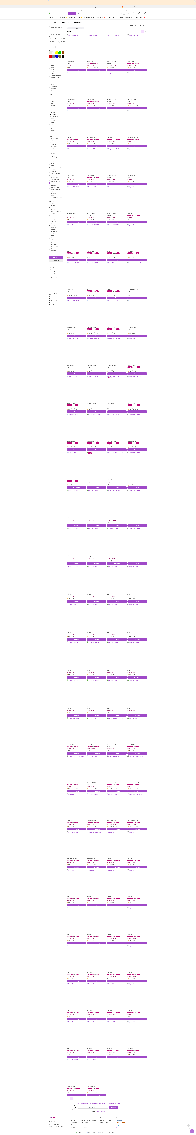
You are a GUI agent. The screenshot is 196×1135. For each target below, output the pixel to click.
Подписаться (113, 1107)
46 (55, 38)
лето (52, 133)
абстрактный (54, 146)
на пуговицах (54, 231)
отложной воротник (55, 181)
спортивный (54, 140)
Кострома (53, 120)
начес (52, 217)
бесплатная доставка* (83, 7)
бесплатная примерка (106, 7)
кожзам (52, 107)
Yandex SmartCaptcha (101, 1111)
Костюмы (72, 10)
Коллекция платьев (89, 17)
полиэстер (53, 88)
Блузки (61, 10)
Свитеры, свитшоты (54, 297)
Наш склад (53, 30)
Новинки (51, 17)
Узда (52, 125)
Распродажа (72, 17)
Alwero (52, 235)
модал (52, 82)
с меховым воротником (56, 197)
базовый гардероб (55, 187)
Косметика (100, 10)
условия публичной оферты (107, 1110)
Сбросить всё (56, 260)
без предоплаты (95, 7)
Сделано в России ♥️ (139, 17)
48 (58, 38)
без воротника (54, 177)
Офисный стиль (112, 17)
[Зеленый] (59, 52)
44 (53, 38)
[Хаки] (59, 56)
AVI (51, 237)
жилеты (52, 65)
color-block (53, 144)
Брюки (50, 265)
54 (50, 41)
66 (64, 41)
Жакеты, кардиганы (54, 279)
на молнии (53, 229)
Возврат (73, 1125)
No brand (53, 252)
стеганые (53, 199)
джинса (52, 103)
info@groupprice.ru (54, 1124)
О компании (74, 1118)
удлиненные (54, 213)
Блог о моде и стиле (106, 1118)
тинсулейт (53, 221)
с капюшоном (54, 183)
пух (51, 90)
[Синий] (56, 56)
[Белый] (53, 52)
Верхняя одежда (64, 25)
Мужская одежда (53, 25)
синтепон (53, 219)
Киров (52, 118)
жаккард (53, 105)
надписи (53, 153)
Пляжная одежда (53, 293)
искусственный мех (55, 77)
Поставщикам (85, 1122)
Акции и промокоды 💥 (61, 17)
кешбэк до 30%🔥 (118, 7)
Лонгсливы (51, 285)
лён (52, 79)
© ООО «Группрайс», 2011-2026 (56, 1126)
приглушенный (54, 159)
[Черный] (63, 56)
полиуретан (54, 86)
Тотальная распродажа (56, 27)
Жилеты (51, 281)
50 (61, 38)
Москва (52, 122)
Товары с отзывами (55, 34)
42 (50, 38)
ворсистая (53, 171)
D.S (51, 241)
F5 (51, 243)
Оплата (83, 1118)
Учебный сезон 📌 (100, 17)
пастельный (54, 158)
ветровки (53, 63)
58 (55, 41)
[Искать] (122, 14)
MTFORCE (53, 250)
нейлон (52, 84)
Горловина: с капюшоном (75, 28)
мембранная (54, 109)
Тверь (52, 124)
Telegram (118, 1125)
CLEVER (53, 239)
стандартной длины (56, 211)
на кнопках (53, 227)
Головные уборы (53, 271)
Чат (137, 7)
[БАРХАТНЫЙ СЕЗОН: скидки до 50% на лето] (98, 2)
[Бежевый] (50, 52)
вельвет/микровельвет (56, 98)
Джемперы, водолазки (54, 273)
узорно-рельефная (55, 173)
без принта (53, 148)
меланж (53, 151)
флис (52, 223)
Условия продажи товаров (88, 1120)
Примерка (74, 1122)
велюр (52, 99)
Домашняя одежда (86, 10)
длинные (53, 209)
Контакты (84, 1127)
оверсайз (53, 191)
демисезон (53, 130)
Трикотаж (120, 17)
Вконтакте (119, 1120)
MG (51, 248)
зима (52, 132)
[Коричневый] (63, 52)
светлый (53, 161)
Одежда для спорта (54, 291)
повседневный (54, 138)
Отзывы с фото (104, 1122)
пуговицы (53, 205)
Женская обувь (114, 10)
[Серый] (53, 56)
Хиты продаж (54, 32)
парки (52, 69)
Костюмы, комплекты (54, 283)
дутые (52, 195)
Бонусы (73, 1127)
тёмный (53, 163)
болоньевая (54, 96)
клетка (52, 150)
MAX (117, 1127)
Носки (50, 289)
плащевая (53, 112)
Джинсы (51, 275)
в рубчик (53, 169)
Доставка (73, 1120)
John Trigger (54, 244)
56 (53, 41)
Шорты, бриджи (53, 304)
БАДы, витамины (128, 10)
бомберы (53, 62)
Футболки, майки (53, 301)
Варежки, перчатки (53, 267)
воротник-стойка (55, 179)
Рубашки (51, 295)
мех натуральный (55, 81)
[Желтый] (56, 52)
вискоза (53, 73)
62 (58, 41)
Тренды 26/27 (128, 17)
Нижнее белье (143, 10)
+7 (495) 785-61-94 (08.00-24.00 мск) (56, 1121)
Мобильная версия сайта (55, 1129)
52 (64, 38)
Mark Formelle (54, 246)
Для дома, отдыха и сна (55, 277)
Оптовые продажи (86, 1125)
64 (61, 41)
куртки (52, 67)
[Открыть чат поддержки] (192, 1131)
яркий (52, 165)
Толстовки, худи (53, 299)
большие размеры (55, 189)
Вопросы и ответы (105, 1120)
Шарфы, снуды (53, 303)
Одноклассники (120, 1122)
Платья (51, 10)
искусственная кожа (56, 75)
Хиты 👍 (80, 17)
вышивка (53, 203)
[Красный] (50, 56)
